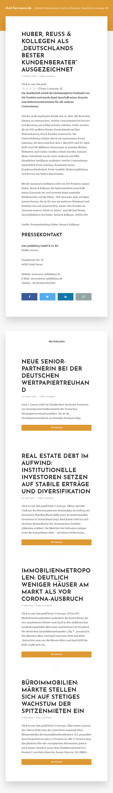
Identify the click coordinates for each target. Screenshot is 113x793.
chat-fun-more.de (18, 8)
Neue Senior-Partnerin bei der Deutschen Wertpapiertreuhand (55, 376)
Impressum (79, 8)
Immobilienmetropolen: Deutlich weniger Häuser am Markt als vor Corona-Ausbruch (56, 585)
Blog (54, 8)
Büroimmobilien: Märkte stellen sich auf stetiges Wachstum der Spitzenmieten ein (52, 697)
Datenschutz (95, 8)
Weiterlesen (57, 428)
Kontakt (66, 8)
